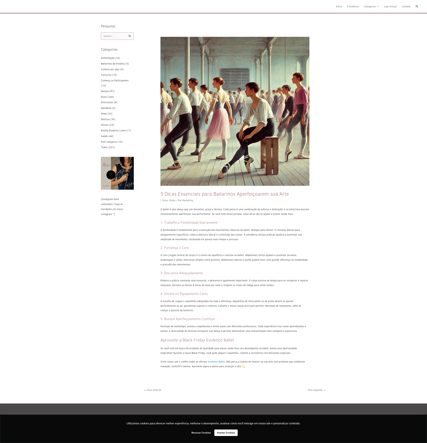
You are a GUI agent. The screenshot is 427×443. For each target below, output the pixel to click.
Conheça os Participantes (115, 80)
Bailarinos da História (113, 63)
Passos (104, 124)
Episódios (106, 108)
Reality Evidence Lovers (114, 130)
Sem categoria (109, 142)
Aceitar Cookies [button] (226, 432)
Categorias (370, 6)
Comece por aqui (110, 69)
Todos (104, 147)
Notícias (105, 119)
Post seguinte (317, 390)
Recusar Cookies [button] (201, 432)
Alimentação (107, 58)
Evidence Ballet (216, 361)
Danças (105, 91)
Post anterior (152, 390)
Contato (406, 6)
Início (339, 6)
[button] (417, 6)
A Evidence (353, 6)
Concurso (106, 74)
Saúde (104, 136)
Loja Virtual (390, 6)
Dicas (104, 96)
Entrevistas (107, 102)
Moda (104, 113)
